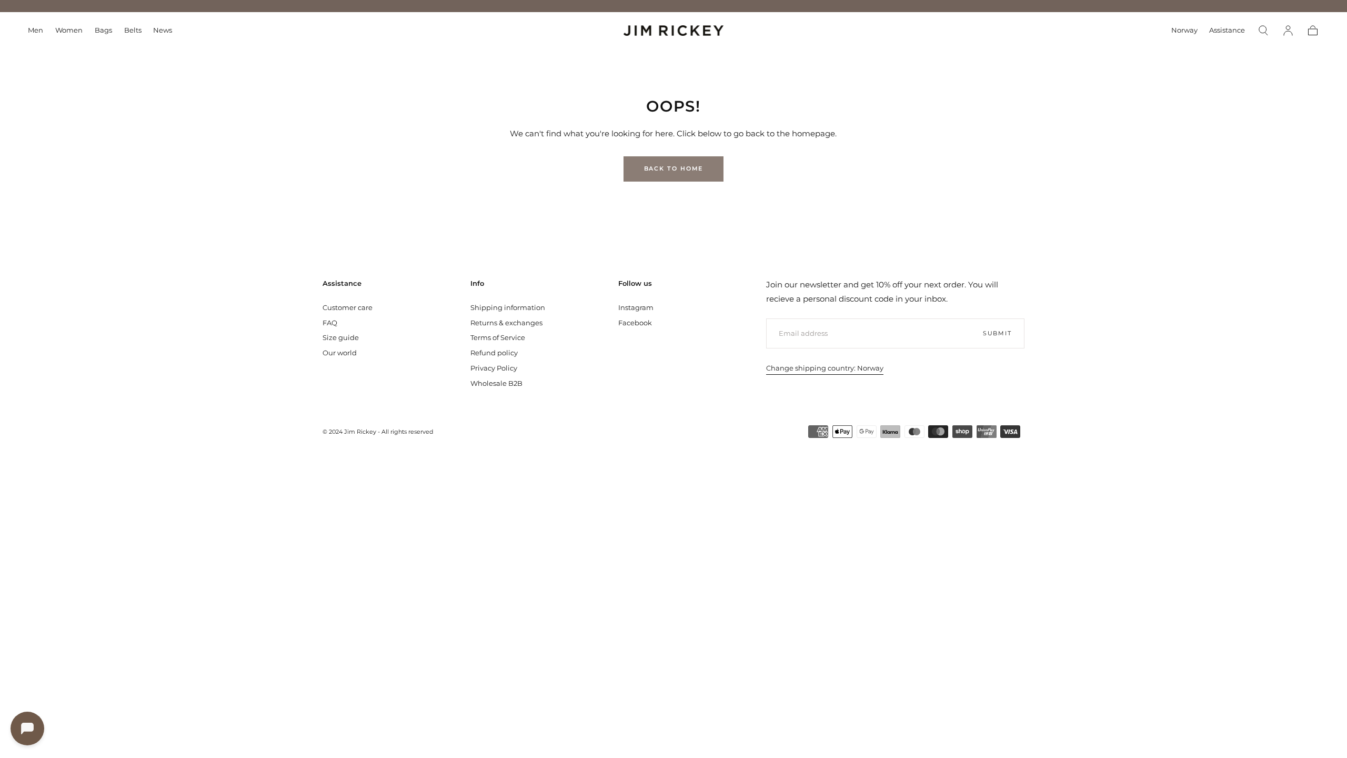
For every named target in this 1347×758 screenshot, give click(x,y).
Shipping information (507, 307)
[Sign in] (1288, 30)
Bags (103, 30)
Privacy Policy (493, 368)
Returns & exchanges (506, 322)
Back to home (673, 168)
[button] (1184, 32)
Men (35, 30)
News (162, 30)
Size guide (341, 337)
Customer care (348, 307)
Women (69, 30)
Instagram (636, 307)
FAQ (330, 322)
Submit (997, 333)
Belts (133, 30)
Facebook (635, 322)
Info (477, 283)
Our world (340, 352)
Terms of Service (497, 337)
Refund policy (494, 352)
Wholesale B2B (496, 383)
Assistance (1227, 30)
